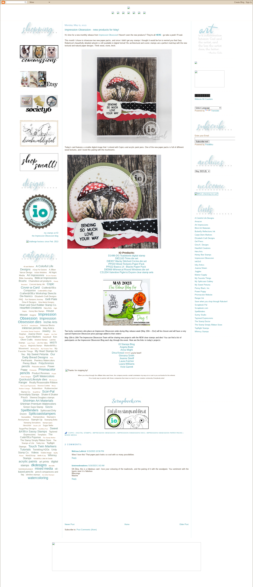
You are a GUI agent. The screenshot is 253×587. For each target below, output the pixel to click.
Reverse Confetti (44, 386)
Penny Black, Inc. (202, 288)
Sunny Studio (200, 315)
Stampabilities (26, 417)
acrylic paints (28, 461)
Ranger (23, 382)
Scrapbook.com (201, 308)
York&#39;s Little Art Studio (42, 458)
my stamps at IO (51, 233)
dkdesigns (39, 465)
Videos (35, 452)
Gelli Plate (51, 299)
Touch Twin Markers (42, 446)
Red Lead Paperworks (28, 386)
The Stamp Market (49, 437)
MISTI (53, 342)
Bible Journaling (26, 278)
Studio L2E (37, 425)
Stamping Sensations (32, 423)
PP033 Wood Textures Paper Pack (126, 264)
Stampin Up (36, 419)
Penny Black (30, 363)
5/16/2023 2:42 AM (96, 466)
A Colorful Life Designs (204, 218)
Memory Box (35, 348)
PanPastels (26, 360)
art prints (44, 461)
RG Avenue (53, 380)
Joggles (46, 334)
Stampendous (39, 417)
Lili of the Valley (42, 343)
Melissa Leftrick (79, 451)
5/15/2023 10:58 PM (95, 451)
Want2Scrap (30, 456)
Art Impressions (35, 275)
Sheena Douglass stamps (42, 397)
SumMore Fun (43, 429)
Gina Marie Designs (46, 302)
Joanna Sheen (35, 334)
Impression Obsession (38, 316)
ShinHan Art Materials (38, 400)
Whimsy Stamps (202, 331)
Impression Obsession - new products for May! (92, 29)
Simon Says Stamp (33, 407)
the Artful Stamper (48, 475)
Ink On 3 (25, 325)
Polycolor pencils (39, 367)
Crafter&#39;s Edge (45, 291)
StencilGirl (27, 425)
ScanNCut (36, 392)
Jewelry (46, 331)
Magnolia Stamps (35, 346)
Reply (74, 458)
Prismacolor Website (203, 295)
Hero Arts (48, 308)
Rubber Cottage (24, 388)
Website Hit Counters (204, 99)
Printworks (33, 370)
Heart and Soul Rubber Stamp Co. (38, 305)
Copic (50, 284)
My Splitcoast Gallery (204, 281)
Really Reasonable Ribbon (43, 382)
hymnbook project (26, 469)
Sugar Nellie (48, 425)
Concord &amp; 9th (37, 284)
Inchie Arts (50, 322)
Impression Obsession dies (37, 320)
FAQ (21, 299)
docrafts (52, 466)
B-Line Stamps (51, 275)
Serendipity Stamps (29, 394)
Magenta (23, 346)
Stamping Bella (50, 420)
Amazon (198, 221)
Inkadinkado (34, 325)
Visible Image (46, 453)
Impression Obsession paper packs (164, 433)
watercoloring (38, 478)
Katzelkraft (47, 337)
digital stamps (83, 433)
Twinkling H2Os (41, 449)
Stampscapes (47, 423)
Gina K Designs (29, 302)
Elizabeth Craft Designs (45, 296)
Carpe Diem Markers (203, 235)
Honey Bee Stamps (36, 311)
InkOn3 (198, 261)
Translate (215, 111)
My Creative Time (47, 348)
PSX (51, 358)
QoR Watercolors (43, 376)
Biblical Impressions (46, 278)
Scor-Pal (48, 391)
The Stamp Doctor (202, 321)
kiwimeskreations (80, 466)
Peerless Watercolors (44, 360)
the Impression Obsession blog (45, 236)
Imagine (33, 315)
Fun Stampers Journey (34, 299)
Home (126, 524)
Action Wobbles (40, 273)
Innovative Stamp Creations (30, 331)
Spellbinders (29, 410)
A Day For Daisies (40, 270)
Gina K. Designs (202, 245)
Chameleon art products (40, 281)
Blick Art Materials (202, 228)
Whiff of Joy (41, 455)
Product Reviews (41, 373)
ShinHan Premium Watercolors (38, 403)
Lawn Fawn (31, 343)
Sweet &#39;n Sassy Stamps (38, 430)
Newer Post (70, 524)
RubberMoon (37, 388)
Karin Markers (33, 337)
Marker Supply (201, 275)
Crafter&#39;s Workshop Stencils (38, 293)
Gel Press (199, 241)
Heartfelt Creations (31, 307)
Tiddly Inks (40, 443)
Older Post (184, 524)
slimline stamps (33, 474)
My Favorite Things (203, 278)
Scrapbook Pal (201, 305)
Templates (42, 435)
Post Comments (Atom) (87, 530)
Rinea (54, 386)
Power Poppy (200, 291)
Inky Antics (48, 328)
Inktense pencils (31, 328)
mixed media (44, 468)
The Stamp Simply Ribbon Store (35, 440)
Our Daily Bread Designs (38, 356)
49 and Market (29, 266)
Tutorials (25, 449)
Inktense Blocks (47, 325)
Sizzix (49, 406)
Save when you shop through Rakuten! (211, 301)
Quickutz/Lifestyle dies (33, 379)
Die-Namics (26, 296)
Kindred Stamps (41, 340)
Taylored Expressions (204, 318)
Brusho (23, 281)
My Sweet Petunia (37, 354)
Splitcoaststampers (42, 413)
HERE (158, 35)
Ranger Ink (199, 298)
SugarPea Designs (27, 428)
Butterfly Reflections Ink (205, 231)
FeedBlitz (209, 144)
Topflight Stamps (202, 328)
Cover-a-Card (30, 287)
